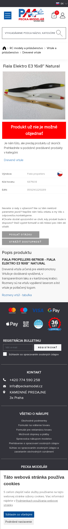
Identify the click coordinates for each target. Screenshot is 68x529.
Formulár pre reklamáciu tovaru (34, 429)
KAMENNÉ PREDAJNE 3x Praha (28, 395)
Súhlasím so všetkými (18, 514)
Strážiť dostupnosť (25, 242)
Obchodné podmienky (34, 420)
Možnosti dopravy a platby (34, 434)
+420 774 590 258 (25, 380)
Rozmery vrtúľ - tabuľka (17, 295)
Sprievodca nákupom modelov (34, 438)
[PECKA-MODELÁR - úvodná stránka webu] (17, 15)
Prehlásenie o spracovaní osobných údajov (34, 443)
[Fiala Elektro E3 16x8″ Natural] (34, 95)
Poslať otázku (20, 234)
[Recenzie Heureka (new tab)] (38, 324)
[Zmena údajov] (62, 17)
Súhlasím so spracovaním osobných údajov (34, 354)
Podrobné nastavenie (18, 522)
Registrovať (47, 347)
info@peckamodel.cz (26, 386)
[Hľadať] (59, 34)
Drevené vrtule (31, 52)
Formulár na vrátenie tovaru (34, 425)
